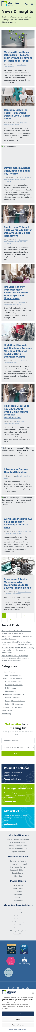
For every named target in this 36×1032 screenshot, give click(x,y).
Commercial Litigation (13, 678)
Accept (18, 1014)
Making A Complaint (18, 931)
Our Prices (18, 916)
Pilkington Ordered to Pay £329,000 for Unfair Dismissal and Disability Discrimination (16, 412)
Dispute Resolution (10, 362)
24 (4, 620)
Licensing (18, 876)
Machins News (9, 66)
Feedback (18, 928)
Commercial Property (13, 681)
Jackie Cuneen (24, 177)
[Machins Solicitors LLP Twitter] (18, 988)
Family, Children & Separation (18, 839)
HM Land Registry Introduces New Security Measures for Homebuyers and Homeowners (17, 293)
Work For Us (18, 913)
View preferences (18, 1025)
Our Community (18, 922)
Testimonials (18, 900)
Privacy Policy (22, 1029)
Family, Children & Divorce (15, 701)
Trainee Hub (18, 934)
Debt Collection (11, 688)
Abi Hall (19, 476)
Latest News (18, 888)
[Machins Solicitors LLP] (11, 3)
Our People (18, 919)
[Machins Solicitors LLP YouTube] (27, 988)
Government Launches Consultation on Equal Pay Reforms (17, 171)
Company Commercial (13, 685)
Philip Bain (23, 122)
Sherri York (21, 302)
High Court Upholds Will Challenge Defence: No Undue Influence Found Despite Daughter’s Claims (18, 351)
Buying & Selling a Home (12, 304)
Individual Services (9, 691)
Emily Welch (21, 361)
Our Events (18, 891)
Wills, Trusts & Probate (13, 707)
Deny (18, 1019)
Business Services (8, 672)
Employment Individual (18, 848)
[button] (33, 992)
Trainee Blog (6, 714)
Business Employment (11, 124)
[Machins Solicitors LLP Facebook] (8, 988)
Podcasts (18, 897)
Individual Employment (14, 704)
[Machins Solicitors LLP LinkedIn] (22, 988)
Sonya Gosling (22, 65)
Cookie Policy (13, 1029)
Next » (12, 620)
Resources (18, 894)
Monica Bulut (23, 240)
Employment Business (18, 867)
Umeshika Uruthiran (24, 531)
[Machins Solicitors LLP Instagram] (13, 988)
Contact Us (18, 925)
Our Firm (18, 910)
